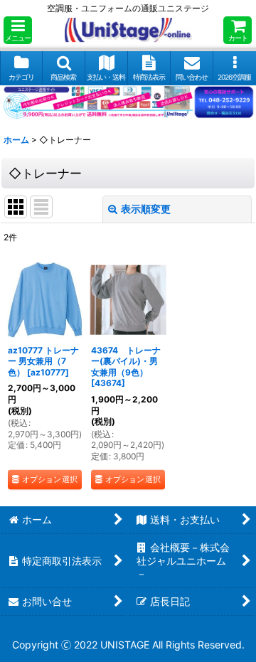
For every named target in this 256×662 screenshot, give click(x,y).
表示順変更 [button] (146, 209)
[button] (18, 30)
